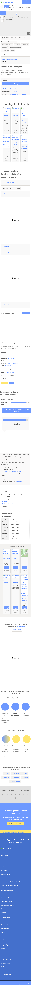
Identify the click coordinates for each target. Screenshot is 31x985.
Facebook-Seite (4, 936)
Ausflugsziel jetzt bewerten (17, 410)
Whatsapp (6, 777)
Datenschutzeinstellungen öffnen (19, 832)
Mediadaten (3, 912)
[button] (15, 25)
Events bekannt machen (6, 901)
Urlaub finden (4, 866)
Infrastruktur (8, 305)
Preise (6, 246)
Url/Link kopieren (16, 781)
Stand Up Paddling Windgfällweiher (24, 600)
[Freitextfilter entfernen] (23, 2)
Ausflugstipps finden (5, 859)
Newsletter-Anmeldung (6, 874)
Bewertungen (22, 13)
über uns (3, 948)
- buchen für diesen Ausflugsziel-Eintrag (26, 749)
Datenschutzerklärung (6, 959)
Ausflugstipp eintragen (6, 897)
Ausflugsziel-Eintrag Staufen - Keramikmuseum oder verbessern (6, 751)
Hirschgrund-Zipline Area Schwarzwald (6, 151)
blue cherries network (6, 921)
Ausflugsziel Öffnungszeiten (10, 88)
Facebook (16, 773)
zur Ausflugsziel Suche (1, 6)
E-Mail (7, 773)
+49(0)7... (8, 91)
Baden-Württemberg (13, 363)
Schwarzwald (10, 372)
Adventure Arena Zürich (6, 116)
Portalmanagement (5, 966)
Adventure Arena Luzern (15, 116)
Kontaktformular (19, 481)
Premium (27, 105)
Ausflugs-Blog (4, 870)
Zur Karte (4, 501)
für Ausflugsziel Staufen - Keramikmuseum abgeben (5, 718)
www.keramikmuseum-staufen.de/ (18, 94)
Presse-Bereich (4, 924)
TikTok (2, 939)
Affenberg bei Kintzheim (24, 560)
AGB (2, 952)
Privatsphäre (6, 832)
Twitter (25, 773)
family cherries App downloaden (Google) (10, 881)
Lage (9, 13)
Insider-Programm (5, 928)
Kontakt (11, 382)
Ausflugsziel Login (6, 974)
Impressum (3, 955)
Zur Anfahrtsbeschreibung (8, 503)
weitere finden (15, 715)
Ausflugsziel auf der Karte (9, 87)
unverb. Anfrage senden (16, 84)
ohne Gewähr (21, 626)
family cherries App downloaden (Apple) (10, 885)
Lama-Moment (15, 581)
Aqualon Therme (24, 121)
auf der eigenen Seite (16, 748)
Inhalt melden (17, 629)
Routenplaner (27, 312)
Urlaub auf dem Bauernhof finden (8, 878)
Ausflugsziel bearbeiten (6, 894)
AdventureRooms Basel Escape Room (24, 148)
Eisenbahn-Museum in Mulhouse (6, 582)
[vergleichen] (2, 20)
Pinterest (26, 777)
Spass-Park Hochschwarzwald (15, 144)
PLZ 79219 (11, 358)
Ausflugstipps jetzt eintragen (16, 823)
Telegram (16, 777)
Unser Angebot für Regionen (7, 905)
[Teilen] (25, 983)
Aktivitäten (7, 252)
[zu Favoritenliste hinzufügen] (2, 17)
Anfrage (28, 13)
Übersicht (3, 13)
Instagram (3, 932)
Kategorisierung (9, 183)
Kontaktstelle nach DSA (6, 963)
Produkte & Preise (5, 908)
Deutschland (7, 365)
